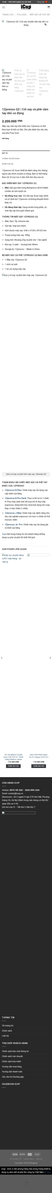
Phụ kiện (21, 14)
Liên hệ (5, 1036)
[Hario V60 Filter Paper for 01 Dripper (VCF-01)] (38, 653)
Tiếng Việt (40, 2)
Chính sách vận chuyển (12, 1056)
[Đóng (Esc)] (2, 1177)
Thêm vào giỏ (13, 766)
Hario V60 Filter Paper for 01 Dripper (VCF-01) (38, 756)
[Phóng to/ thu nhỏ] (10, 1177)
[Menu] (3, 7)
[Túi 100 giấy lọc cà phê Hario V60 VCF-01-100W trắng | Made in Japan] (13, 653)
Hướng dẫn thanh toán (12, 1071)
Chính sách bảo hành (11, 1061)
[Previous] (2, 663)
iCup (4, 534)
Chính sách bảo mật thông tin (15, 1051)
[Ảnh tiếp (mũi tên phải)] (10, 1188)
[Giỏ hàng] (48, 7)
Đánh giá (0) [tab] (7, 164)
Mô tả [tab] (5, 153)
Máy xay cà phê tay (39, 14)
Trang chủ (7, 14)
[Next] (50, 663)
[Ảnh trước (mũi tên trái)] (2, 1188)
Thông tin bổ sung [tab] (10, 159)
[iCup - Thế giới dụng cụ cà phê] (26, 7)
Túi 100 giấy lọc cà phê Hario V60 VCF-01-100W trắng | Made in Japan (13, 757)
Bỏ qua (47, 1172)
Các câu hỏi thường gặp (13, 1077)
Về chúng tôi (7, 1025)
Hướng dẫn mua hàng (12, 1066)
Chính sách (7, 1031)
